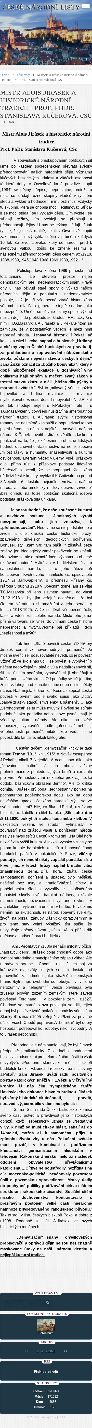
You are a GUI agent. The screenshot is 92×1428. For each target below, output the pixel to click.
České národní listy (41, 7)
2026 (51, 1351)
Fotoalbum (46, 1333)
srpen (41, 1351)
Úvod (5, 75)
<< (26, 1351)
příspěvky (23, 75)
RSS (62, 1417)
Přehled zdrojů (46, 1372)
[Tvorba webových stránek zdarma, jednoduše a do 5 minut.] (55, 1418)
